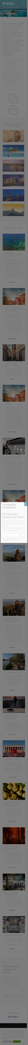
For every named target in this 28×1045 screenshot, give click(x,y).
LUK (26, 504)
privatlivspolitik (5, 540)
